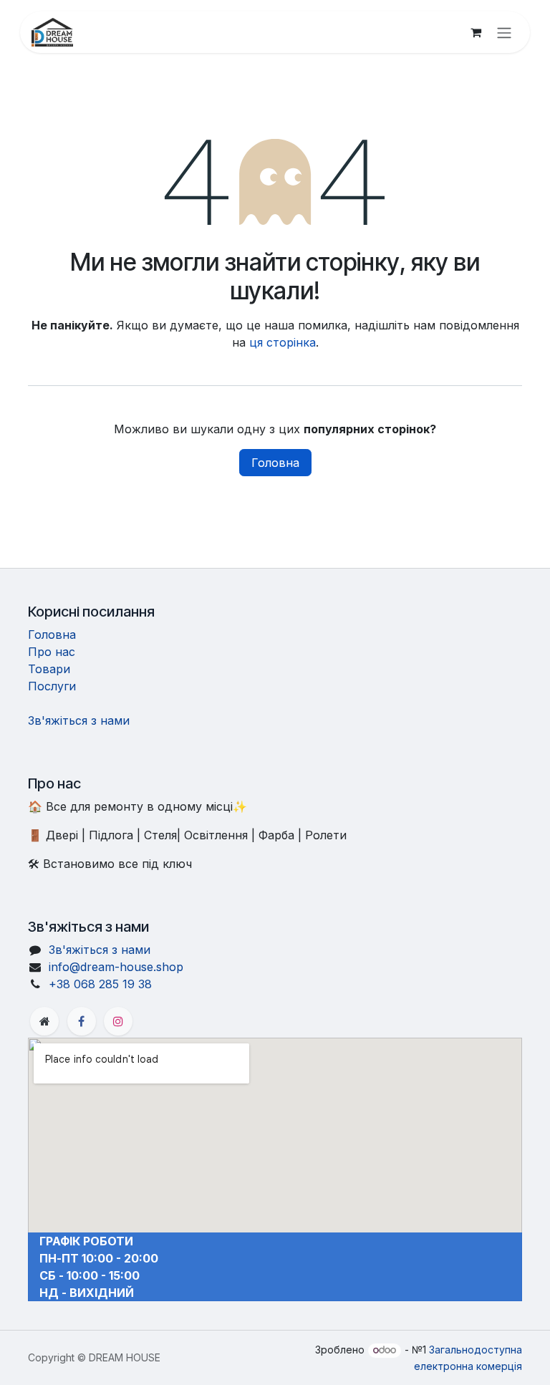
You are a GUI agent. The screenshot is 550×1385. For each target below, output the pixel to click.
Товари (49, 669)
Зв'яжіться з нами (79, 720)
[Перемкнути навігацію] (504, 32)
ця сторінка (282, 342)
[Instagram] (118, 1021)
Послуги (52, 686)
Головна (275, 462)
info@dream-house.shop (116, 967)
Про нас (51, 652)
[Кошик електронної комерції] (475, 32)
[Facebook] (81, 1021)
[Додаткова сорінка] (44, 1021)
